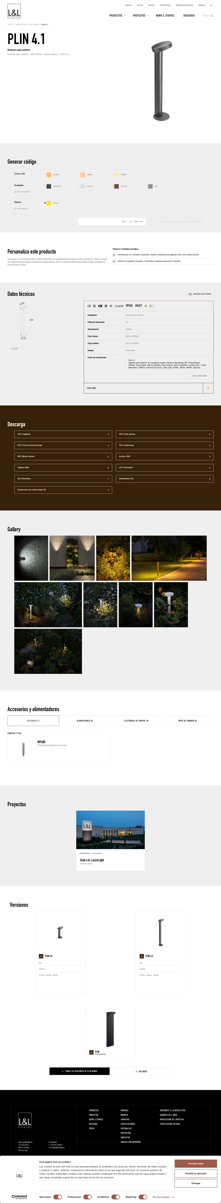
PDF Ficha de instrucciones (29, 445)
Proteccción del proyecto (172, 1119)
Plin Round (33, 24)
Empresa (128, 5)
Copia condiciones (199, 376)
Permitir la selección (196, 1173)
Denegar (196, 1183)
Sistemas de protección (184, 5)
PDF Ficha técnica (127, 434)
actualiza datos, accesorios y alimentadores (181, 221)
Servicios (151, 5)
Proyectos (139, 15)
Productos (115, 15)
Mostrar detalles (161, 1197)
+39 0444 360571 (56, 1145)
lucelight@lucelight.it (57, 1147)
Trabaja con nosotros (131, 1142)
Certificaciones (165, 5)
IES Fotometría (24, 479)
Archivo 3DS (124, 456)
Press (91, 1128)
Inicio (10, 24)
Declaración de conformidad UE (31, 490)
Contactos (201, 5)
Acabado (18, 185)
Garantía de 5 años (168, 1115)
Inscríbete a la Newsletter (172, 1110)
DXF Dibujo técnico (26, 456)
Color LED (19, 174)
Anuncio (140, 5)
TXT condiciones (126, 445)
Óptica (17, 202)
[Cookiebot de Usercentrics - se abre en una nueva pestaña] (19, 1197)
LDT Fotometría (126, 468)
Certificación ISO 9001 (170, 1124)
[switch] (87, 1197)
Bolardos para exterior (19, 50)
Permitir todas (196, 1163)
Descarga (189, 15)
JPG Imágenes (24, 434)
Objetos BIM (23, 468)
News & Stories (165, 15)
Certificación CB (126, 479)
